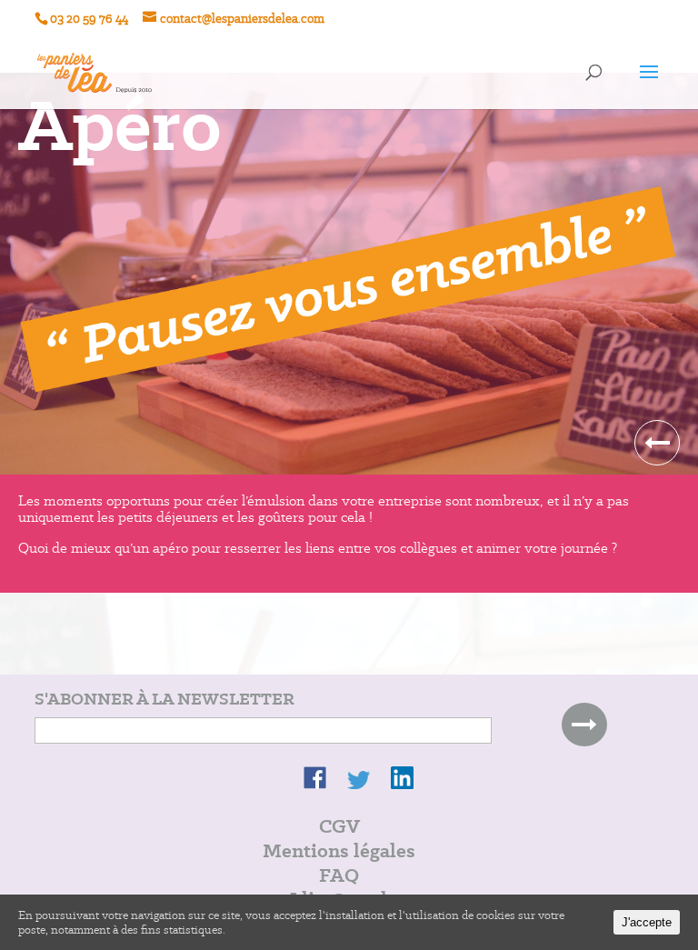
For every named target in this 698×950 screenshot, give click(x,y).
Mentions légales (339, 850)
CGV (339, 826)
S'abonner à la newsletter (164, 699)
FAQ (339, 875)
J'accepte (647, 922)
